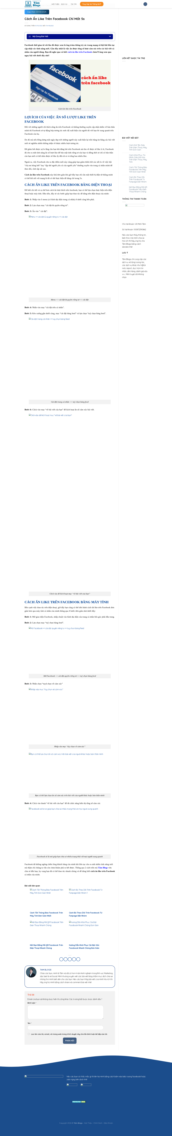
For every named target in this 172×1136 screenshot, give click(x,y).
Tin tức (74, 4)
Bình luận (31, 1003)
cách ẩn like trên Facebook (80, 52)
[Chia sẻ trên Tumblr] (78, 959)
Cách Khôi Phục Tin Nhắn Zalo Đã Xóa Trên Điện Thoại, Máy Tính (138, 158)
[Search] (145, 4)
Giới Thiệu (88, 1123)
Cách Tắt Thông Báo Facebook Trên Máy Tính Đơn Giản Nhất (138, 169)
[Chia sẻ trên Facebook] (61, 959)
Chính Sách (97, 1123)
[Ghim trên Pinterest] (70, 959)
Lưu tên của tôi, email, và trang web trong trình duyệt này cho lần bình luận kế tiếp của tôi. (69, 1034)
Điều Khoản (108, 1123)
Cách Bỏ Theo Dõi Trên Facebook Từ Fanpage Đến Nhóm (137, 179)
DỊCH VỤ (64, 4)
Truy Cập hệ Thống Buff (91, 4)
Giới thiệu (55, 4)
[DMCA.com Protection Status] (79, 1101)
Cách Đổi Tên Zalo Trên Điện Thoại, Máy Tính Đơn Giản (138, 147)
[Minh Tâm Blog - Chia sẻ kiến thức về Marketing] (36, 4)
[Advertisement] (135, 98)
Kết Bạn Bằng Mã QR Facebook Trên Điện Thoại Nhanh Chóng (138, 189)
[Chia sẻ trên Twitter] (66, 959)
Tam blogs (50, 26)
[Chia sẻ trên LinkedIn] (74, 959)
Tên (29, 1023)
